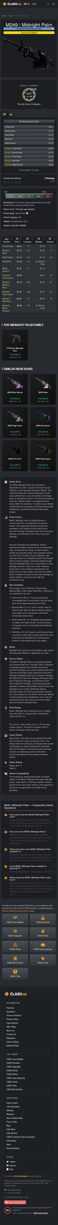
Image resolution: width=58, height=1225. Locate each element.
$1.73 (19, 282)
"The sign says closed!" (25, 209)
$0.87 (19, 298)
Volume (50, 241)
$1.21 (19, 268)
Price (17, 241)
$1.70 (19, 250)
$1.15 (19, 257)
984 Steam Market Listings (29, 121)
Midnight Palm (37, 24)
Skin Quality (6, 240)
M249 (11, 16)
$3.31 (19, 246)
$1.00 (19, 291)
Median (39, 241)
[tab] (4, 115)
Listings (27, 241)
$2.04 (19, 275)
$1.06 (19, 261)
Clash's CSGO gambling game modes (18, 910)
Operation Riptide (18, 225)
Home (3, 16)
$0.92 (19, 305)
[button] (27, 4)
